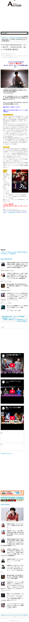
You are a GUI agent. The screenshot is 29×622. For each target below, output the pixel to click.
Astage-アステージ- (6, 37)
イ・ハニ (14, 55)
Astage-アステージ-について (7, 615)
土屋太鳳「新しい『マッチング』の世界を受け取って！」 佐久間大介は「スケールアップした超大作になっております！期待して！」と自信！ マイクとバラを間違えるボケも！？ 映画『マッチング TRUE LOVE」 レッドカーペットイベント (14, 296)
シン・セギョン (4, 57)
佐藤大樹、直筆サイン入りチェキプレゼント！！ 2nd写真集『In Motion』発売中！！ (15, 525)
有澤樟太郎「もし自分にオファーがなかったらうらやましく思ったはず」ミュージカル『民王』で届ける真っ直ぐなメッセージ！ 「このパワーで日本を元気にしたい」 (12, 568)
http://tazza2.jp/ (12, 212)
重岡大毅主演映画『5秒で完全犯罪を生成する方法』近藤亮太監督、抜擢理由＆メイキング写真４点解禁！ (17, 286)
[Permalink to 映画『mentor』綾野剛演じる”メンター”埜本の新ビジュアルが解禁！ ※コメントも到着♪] (3, 307)
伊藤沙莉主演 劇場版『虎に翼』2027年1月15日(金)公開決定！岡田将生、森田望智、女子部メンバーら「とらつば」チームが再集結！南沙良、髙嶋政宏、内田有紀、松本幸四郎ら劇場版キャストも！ (12, 542)
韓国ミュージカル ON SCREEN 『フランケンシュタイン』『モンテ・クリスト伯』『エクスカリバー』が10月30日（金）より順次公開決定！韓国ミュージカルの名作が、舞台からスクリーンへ (12, 597)
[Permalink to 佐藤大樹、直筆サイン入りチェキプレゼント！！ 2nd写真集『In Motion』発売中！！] (12, 514)
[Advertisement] (14, 19)
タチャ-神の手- (10, 57)
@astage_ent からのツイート (7, 453)
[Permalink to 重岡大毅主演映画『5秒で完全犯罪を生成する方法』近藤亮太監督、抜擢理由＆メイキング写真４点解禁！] (3, 285)
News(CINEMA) (8, 53)
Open (14, 0)
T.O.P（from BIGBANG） (8, 55)
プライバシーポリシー (18, 615)
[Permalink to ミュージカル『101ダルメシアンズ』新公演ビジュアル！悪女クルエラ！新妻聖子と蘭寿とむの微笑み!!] (3, 605)
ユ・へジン (15, 57)
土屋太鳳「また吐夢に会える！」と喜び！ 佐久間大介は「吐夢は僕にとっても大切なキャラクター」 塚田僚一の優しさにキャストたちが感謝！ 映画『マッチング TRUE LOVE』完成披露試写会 (12, 552)
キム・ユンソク (19, 55)
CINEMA (3, 53)
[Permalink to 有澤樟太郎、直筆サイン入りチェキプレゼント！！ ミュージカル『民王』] (3, 560)
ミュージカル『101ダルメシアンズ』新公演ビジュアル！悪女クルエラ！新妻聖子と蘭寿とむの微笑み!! (15, 605)
